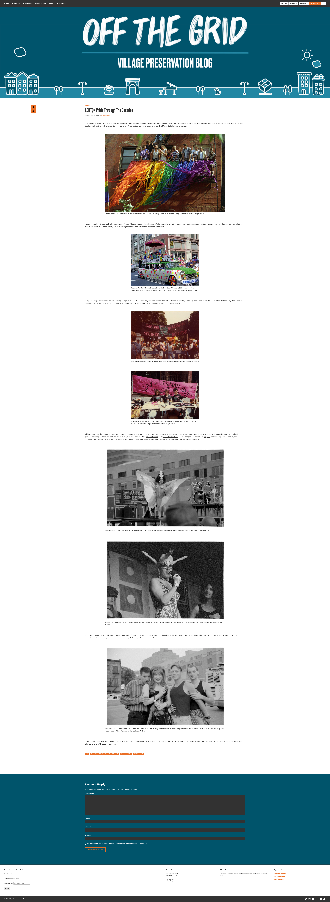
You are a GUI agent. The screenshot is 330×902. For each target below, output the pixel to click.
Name (88, 818)
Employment (280, 873)
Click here (179, 741)
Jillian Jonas (113, 753)
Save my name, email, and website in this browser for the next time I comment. (117, 843)
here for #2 (169, 741)
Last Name (7, 879)
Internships (279, 876)
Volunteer (279, 879)
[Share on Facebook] (33, 107)
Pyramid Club (91, 439)
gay (87, 753)
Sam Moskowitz (106, 116)
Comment (89, 794)
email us (230, 874)
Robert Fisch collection (113, 741)
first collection (152, 436)
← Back (87, 106)
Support (315, 3)
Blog (284, 3)
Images (293, 3)
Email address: (8, 883)
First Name (7, 874)
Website (88, 835)
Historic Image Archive (98, 123)
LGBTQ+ (128, 753)
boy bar (207, 436)
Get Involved (40, 3)
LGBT (122, 753)
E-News (303, 3)
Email (88, 827)
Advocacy (27, 3)
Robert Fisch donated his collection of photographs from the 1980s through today (159, 224)
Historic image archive (99, 753)
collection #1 (155, 741)
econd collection (170, 436)
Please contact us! (108, 744)
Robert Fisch (138, 753)
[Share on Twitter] (33, 110)
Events (51, 3)
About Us (16, 3)
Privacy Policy (27, 899)
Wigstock (102, 439)
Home (6, 3)
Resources (61, 3)
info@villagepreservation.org (174, 881)
